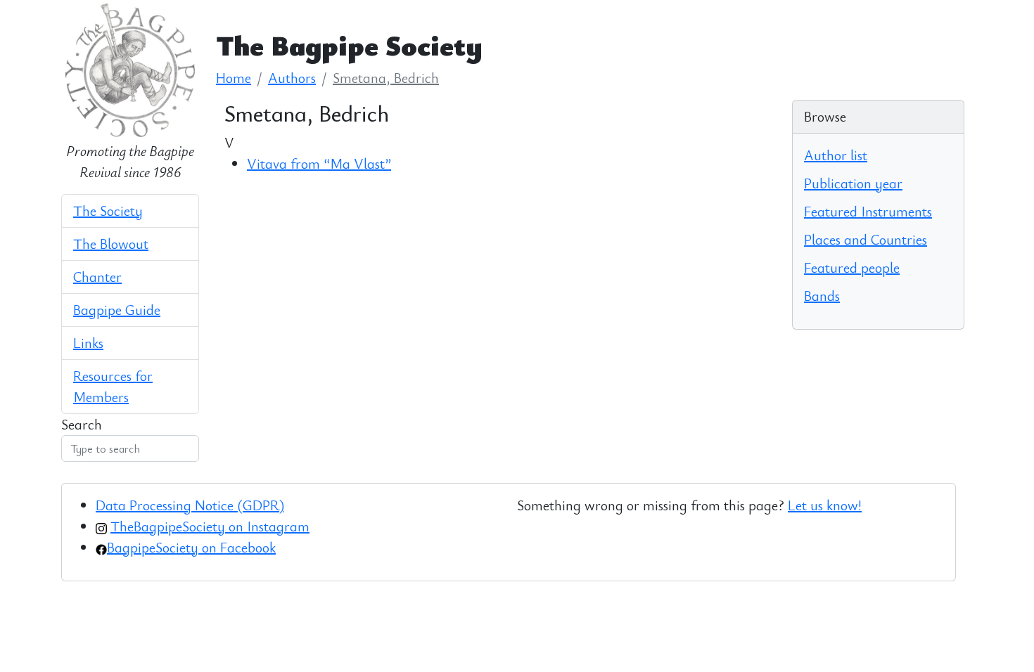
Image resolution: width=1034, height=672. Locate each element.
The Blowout (110, 243)
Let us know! (825, 505)
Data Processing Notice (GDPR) (190, 505)
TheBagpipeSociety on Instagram (209, 526)
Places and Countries (865, 239)
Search (81, 424)
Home (233, 77)
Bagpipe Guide (116, 309)
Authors (292, 77)
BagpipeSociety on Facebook (191, 547)
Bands (822, 295)
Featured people (852, 267)
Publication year (853, 183)
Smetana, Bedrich (386, 77)
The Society (108, 210)
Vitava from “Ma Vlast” (319, 163)
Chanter (97, 276)
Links (88, 342)
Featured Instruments (868, 211)
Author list (835, 155)
